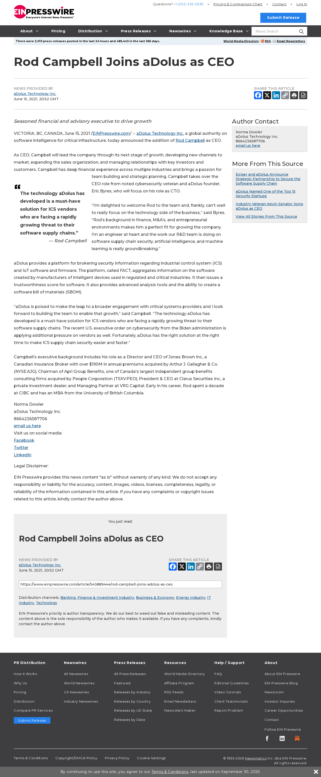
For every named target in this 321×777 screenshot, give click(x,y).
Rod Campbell (190, 140)
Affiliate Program (179, 683)
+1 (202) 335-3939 (189, 4)
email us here (27, 425)
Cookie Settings (151, 758)
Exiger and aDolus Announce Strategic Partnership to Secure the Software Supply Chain (268, 179)
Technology (46, 603)
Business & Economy (155, 597)
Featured (122, 683)
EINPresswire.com (111, 133)
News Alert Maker (180, 710)
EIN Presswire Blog (281, 683)
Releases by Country (132, 701)
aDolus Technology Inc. (35, 93)
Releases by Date (129, 720)
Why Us (20, 683)
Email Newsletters (291, 41)
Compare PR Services (33, 710)
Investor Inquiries (280, 701)
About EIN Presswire (282, 674)
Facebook (24, 440)
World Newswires (79, 683)
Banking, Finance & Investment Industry (97, 597)
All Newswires (76, 674)
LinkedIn (22, 455)
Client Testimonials (231, 701)
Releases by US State (133, 710)
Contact (279, 4)
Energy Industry (190, 597)
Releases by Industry (132, 692)
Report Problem (228, 710)
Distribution (24, 701)
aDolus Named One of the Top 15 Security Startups (265, 193)
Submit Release (283, 17)
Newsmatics (255, 758)
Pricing (238, 4)
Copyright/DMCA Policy (76, 758)
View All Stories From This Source (266, 216)
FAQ (218, 674)
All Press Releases (130, 674)
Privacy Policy (117, 758)
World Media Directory (241, 41)
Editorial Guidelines (231, 683)
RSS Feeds (174, 692)
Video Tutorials (227, 692)
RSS (268, 41)
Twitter (21, 447)
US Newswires (76, 692)
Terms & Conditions (31, 758)
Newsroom (274, 692)
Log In (301, 4)
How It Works (25, 674)
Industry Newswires (81, 701)
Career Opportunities (284, 710)
